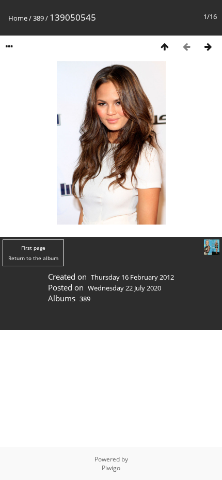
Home (17, 18)
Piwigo (111, 468)
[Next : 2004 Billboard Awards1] (208, 47)
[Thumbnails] (165, 47)
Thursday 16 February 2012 (132, 277)
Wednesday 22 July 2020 (124, 288)
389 (38, 18)
